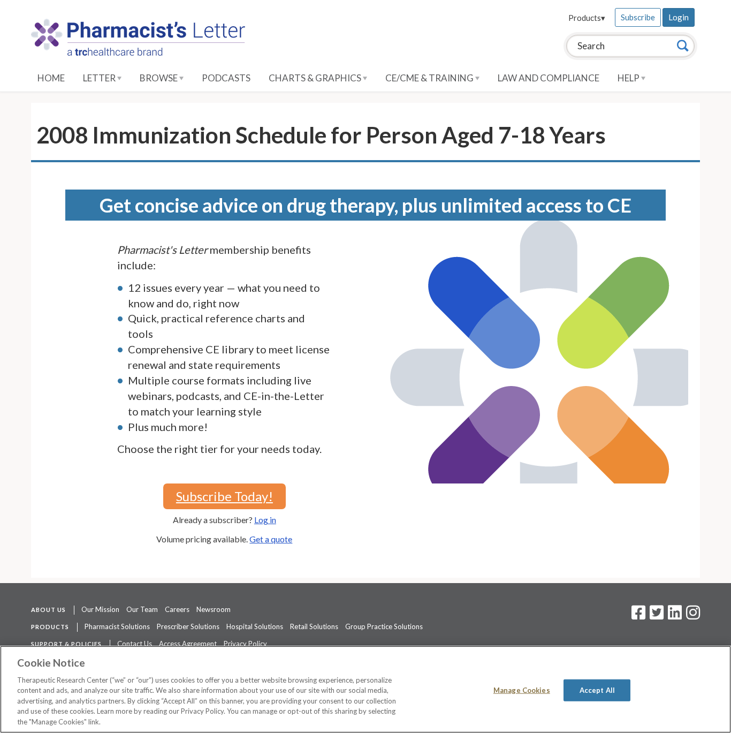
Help (629, 78)
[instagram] (693, 615)
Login (678, 17)
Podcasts (226, 78)
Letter (100, 78)
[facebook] (638, 615)
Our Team (142, 609)
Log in (265, 520)
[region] (365, 689)
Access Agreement (188, 643)
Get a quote (270, 539)
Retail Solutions (314, 626)
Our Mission (100, 609)
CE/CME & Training (430, 78)
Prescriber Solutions (188, 626)
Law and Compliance (548, 78)
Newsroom (213, 609)
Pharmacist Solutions (117, 626)
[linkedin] (674, 615)
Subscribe (638, 17)
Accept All (597, 689)
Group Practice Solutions (384, 626)
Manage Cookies (521, 689)
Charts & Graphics (316, 78)
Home (51, 78)
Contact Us (134, 643)
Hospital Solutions (254, 626)
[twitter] (655, 615)
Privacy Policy (245, 643)
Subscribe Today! (224, 496)
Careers (177, 609)
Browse (159, 78)
